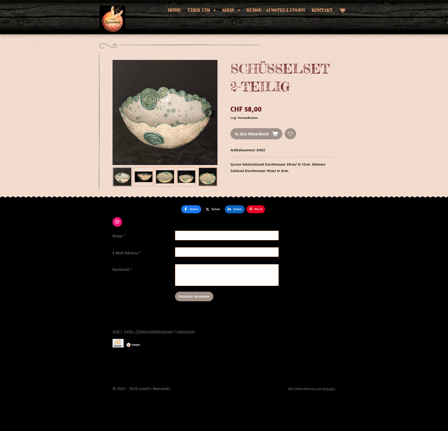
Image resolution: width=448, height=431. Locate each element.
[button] (122, 177)
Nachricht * (122, 269)
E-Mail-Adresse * (127, 252)
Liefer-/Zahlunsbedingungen (148, 331)
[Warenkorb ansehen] (342, 10)
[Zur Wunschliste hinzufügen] (290, 134)
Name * (119, 236)
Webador (329, 389)
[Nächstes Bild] (210, 112)
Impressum (186, 331)
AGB (116, 331)
